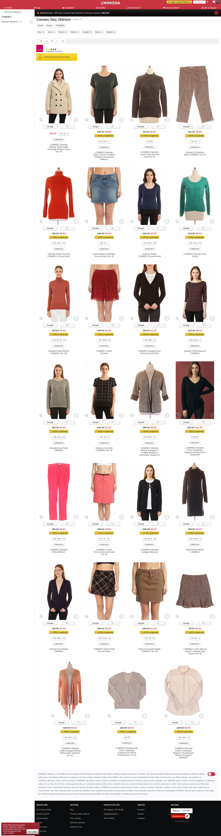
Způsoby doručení (43, 814)
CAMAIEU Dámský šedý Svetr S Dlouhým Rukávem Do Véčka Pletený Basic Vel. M (127, 751)
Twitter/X (140, 814)
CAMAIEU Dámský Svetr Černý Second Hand (149, 352)
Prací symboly (75, 818)
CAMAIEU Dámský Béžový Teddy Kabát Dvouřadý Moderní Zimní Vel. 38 (59, 148)
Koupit (50, 126)
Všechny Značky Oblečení (80, 814)
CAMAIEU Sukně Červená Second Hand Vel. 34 (104, 552)
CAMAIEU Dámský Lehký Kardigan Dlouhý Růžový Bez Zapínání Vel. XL (70, 751)
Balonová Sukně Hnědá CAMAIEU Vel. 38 (149, 650)
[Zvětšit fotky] (41, 120)
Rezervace (135, 7)
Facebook (141, 810)
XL (63, 41)
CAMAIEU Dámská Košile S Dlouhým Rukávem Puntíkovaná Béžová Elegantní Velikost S (183, 753)
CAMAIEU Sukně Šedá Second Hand (104, 650)
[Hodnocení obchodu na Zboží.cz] (180, 818)
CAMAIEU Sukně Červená (104, 352)
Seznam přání (172, 7)
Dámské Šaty (41, 831)
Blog (71, 810)
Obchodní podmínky (77, 823)
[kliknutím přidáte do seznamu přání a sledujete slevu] (67, 127)
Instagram (141, 818)
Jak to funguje (210, 8)
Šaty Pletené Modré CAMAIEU (195, 551)
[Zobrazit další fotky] (76, 120)
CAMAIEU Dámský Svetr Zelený (195, 255)
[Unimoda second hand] (110, 4)
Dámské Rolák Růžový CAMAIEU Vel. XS (58, 352)
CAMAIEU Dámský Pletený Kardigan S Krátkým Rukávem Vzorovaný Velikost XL (149, 451)
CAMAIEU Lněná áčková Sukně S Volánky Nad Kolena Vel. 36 (195, 651)
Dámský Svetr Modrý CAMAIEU (58, 650)
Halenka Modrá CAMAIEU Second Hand (149, 255)
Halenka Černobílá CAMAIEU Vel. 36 (104, 449)
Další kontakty (109, 818)
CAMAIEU (58, 140)
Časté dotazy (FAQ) (43, 810)
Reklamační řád (76, 827)
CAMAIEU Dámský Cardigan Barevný (149, 551)
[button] (63, 134)
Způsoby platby (42, 818)
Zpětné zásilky (41, 827)
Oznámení (69, 8)
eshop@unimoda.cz (111, 814)
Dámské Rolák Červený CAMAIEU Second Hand (58, 255)
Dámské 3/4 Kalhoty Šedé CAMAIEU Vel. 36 (195, 153)
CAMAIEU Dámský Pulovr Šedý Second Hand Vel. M (149, 154)
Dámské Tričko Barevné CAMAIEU (195, 352)
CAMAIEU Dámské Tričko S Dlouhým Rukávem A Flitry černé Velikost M (194, 451)
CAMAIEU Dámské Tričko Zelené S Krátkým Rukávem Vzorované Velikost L (104, 155)
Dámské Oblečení (10, 22)
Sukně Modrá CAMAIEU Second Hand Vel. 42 (104, 255)
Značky (101, 8)
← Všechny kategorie (11, 12)
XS (41, 41)
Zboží (9, 8)
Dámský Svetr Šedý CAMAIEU (59, 449)
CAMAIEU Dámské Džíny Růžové (59, 551)
